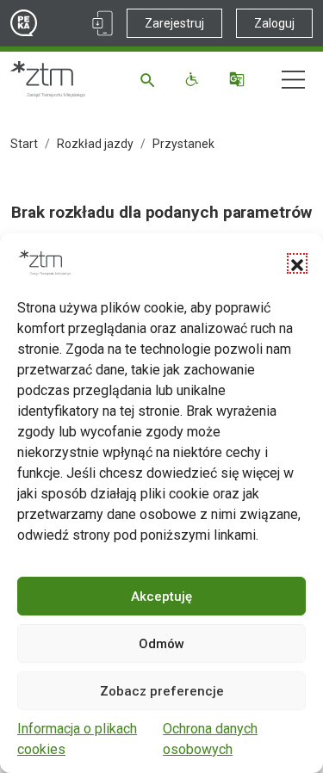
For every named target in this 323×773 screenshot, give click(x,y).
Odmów (161, 644)
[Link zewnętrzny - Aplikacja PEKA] (102, 23)
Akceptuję (161, 596)
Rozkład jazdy (95, 144)
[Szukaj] (150, 79)
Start (24, 144)
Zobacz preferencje (162, 691)
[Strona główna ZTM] (47, 79)
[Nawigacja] (293, 79)
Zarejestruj (174, 23)
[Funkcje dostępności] (194, 79)
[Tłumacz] (239, 79)
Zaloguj (274, 23)
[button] (297, 263)
